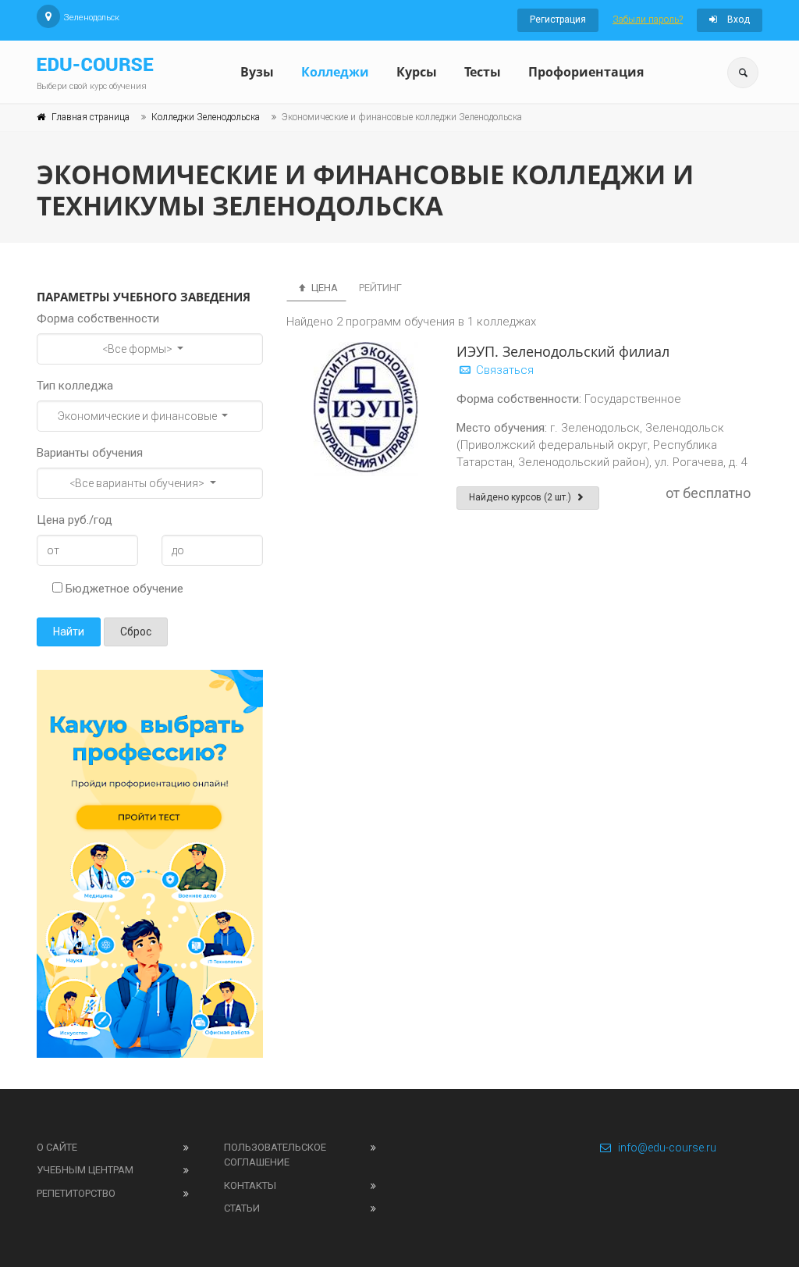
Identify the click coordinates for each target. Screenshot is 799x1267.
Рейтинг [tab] (380, 288)
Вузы (257, 71)
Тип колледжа (75, 386)
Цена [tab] (323, 288)
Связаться (503, 370)
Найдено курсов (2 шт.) (521, 497)
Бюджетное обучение (122, 589)
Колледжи (335, 71)
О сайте (57, 1147)
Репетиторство (76, 1193)
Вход (737, 19)
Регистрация (558, 19)
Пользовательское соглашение (275, 1155)
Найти (68, 631)
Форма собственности (98, 318)
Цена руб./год (74, 520)
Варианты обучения (90, 453)
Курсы (416, 71)
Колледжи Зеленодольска (205, 117)
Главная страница (90, 117)
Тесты (482, 71)
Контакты (250, 1185)
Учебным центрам (85, 1170)
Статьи (242, 1208)
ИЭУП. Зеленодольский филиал (562, 351)
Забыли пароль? (648, 19)
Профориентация (586, 71)
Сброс (135, 631)
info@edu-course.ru (667, 1147)
